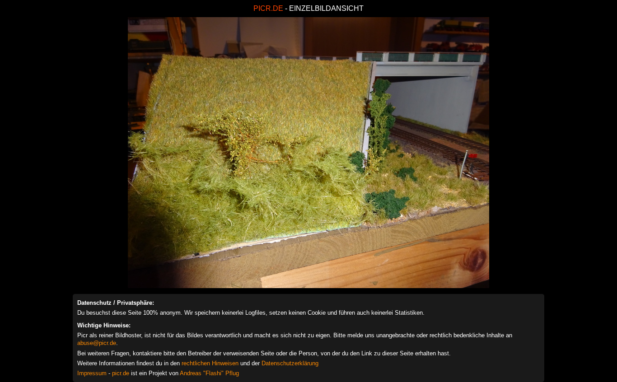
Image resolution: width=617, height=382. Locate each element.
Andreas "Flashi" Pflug (209, 373)
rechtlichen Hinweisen (210, 363)
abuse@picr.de (96, 343)
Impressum (92, 373)
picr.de (120, 373)
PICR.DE (268, 8)
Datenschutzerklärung (290, 363)
